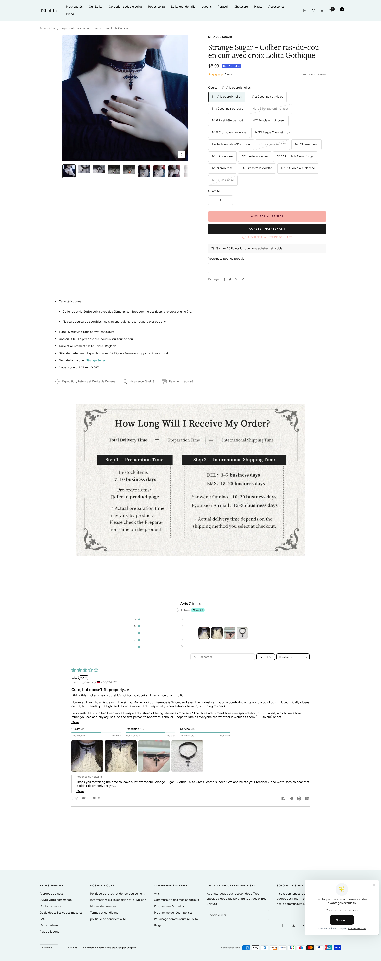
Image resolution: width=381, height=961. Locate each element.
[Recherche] (314, 10)
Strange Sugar (220, 36)
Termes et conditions (104, 912)
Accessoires (276, 6)
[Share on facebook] (283, 799)
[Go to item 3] (229, 633)
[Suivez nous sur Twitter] (293, 925)
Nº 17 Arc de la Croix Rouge (295, 156)
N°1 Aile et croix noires (227, 96)
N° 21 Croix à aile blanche (298, 168)
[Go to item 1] (204, 633)
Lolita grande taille (183, 6)
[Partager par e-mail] (242, 279)
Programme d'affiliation (169, 906)
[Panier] (339, 10)
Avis (157, 893)
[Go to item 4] (242, 633)
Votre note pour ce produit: (226, 258)
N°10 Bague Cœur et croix (272, 132)
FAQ (43, 919)
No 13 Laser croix (306, 144)
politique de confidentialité (108, 919)
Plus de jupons (49, 931)
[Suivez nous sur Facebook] (282, 925)
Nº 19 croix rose (222, 168)
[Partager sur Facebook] (224, 279)
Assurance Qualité (142, 381)
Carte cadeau (49, 925)
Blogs (157, 925)
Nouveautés (74, 6)
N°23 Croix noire (223, 180)
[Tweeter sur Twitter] (236, 279)
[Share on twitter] (291, 799)
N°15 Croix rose (222, 156)
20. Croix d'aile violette (257, 168)
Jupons (207, 6)
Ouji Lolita (95, 6)
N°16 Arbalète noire (255, 156)
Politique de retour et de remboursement (117, 893)
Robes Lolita (156, 6)
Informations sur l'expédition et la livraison (118, 900)
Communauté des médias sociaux (176, 900)
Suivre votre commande (56, 900)
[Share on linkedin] (307, 799)
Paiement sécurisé (181, 381)
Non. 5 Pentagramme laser (270, 108)
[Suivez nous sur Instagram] (304, 925)
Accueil (44, 28)
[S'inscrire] (263, 915)
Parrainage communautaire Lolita (176, 919)
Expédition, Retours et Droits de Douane (88, 381)
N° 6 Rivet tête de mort (227, 120)
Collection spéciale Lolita (125, 6)
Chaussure (241, 6)
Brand (70, 14)
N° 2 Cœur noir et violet (267, 96)
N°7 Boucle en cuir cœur (268, 120)
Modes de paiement (103, 906)
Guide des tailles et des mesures (61, 912)
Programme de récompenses (173, 912)
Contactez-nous (50, 906)
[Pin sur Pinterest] (230, 279)
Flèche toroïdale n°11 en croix (231, 144)
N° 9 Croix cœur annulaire (229, 132)
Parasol (223, 6)
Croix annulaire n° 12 (272, 144)
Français (47, 947)
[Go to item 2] (217, 633)
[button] (158, 619)
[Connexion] (322, 10)
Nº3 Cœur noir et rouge (227, 108)
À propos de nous (51, 893)
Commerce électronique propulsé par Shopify (109, 947)
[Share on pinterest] (299, 798)
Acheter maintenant (267, 228)
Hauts (258, 6)
